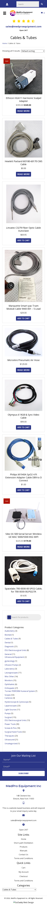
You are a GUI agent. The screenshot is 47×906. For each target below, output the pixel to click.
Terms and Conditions (23, 858)
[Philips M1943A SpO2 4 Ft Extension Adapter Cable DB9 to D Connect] (23, 453)
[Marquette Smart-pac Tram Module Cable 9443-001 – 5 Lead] (23, 275)
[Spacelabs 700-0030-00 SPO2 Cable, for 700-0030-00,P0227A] (23, 570)
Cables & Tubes (11, 638)
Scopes (8, 695)
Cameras (8, 698)
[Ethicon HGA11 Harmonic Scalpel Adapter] (23, 76)
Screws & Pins (10, 728)
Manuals (23, 850)
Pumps (8, 713)
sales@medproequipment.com (23, 26)
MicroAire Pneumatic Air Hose (23, 360)
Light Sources (10, 709)
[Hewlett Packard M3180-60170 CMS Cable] (23, 139)
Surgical (8, 717)
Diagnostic (9, 646)
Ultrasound (9, 739)
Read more (23, 111)
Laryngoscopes (11, 672)
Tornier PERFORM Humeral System (20, 691)
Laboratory (9, 668)
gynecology (9, 661)
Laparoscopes (11, 705)
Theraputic (9, 736)
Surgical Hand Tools (13, 732)
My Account (24, 872)
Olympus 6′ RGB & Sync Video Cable (23, 416)
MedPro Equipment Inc (23, 786)
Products (23, 847)
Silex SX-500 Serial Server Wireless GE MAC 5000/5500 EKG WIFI (23, 535)
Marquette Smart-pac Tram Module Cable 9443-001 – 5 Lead (23, 307)
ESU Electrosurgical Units (15, 650)
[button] (23, 773)
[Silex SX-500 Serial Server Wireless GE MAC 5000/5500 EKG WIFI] (23, 514)
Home (4, 43)
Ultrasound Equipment (14, 657)
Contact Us (23, 854)
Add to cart (23, 240)
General (8, 654)
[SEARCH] (42, 4)
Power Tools (10, 724)
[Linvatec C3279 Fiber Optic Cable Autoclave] (23, 203)
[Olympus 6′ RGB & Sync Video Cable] (23, 395)
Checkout (24, 876)
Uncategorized (11, 743)
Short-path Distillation (23, 843)
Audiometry (10, 631)
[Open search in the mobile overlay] (23, 617)
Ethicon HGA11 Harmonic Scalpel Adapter (23, 99)
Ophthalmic (9, 684)
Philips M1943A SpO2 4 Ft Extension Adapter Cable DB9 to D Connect (23, 477)
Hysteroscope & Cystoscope (17, 702)
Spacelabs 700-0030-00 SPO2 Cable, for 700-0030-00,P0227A (23, 590)
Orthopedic (9, 688)
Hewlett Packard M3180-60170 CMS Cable (23, 163)
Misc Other (9, 676)
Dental (7, 642)
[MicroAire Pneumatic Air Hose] (23, 342)
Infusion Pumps (11, 665)
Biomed (8, 635)
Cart (23, 867)
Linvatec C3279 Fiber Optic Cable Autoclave (23, 229)
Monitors (9, 680)
